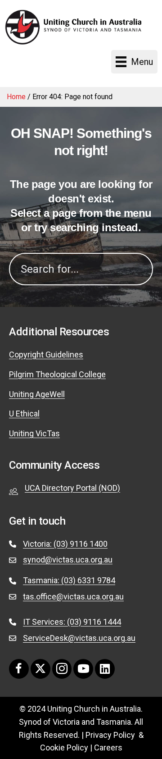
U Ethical (24, 413)
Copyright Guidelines (46, 354)
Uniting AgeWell (37, 394)
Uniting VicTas (34, 433)
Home (16, 96)
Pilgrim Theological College (57, 374)
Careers (108, 747)
